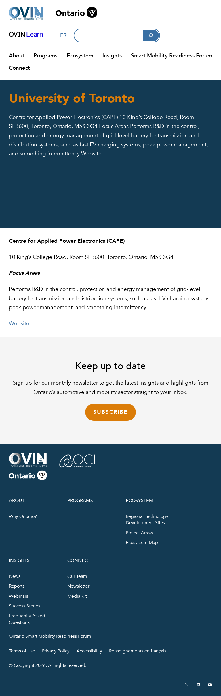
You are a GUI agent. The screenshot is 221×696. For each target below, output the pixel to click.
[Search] (151, 35)
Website (19, 323)
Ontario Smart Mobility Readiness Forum (50, 636)
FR (63, 35)
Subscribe (110, 412)
